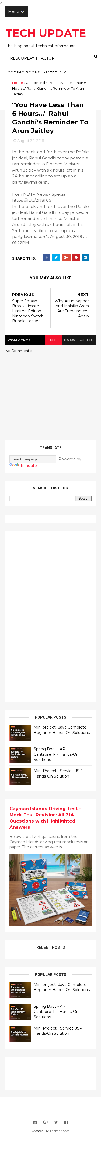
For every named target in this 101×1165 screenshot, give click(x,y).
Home (17, 83)
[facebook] (66, 1122)
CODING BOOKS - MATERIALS (37, 73)
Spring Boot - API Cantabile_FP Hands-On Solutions (56, 754)
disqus (69, 340)
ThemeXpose (59, 1131)
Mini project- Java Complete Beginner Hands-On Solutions (62, 730)
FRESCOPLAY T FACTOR (31, 58)
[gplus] (45, 1122)
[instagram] (35, 1122)
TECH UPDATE (45, 33)
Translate (28, 465)
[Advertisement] (49, 615)
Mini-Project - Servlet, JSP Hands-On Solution (58, 773)
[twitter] (56, 1122)
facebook (86, 340)
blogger (53, 340)
